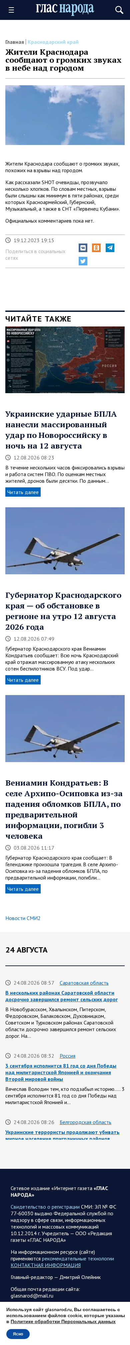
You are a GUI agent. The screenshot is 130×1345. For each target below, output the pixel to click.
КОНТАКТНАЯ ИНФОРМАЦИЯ (46, 1265)
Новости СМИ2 (23, 918)
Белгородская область (85, 1122)
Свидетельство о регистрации (45, 1206)
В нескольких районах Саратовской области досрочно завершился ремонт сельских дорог (61, 996)
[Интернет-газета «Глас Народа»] (65, 10)
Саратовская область (84, 982)
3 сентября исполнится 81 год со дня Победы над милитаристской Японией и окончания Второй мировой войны (60, 1072)
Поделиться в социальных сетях (35, 254)
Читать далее (23, 492)
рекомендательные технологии (78, 1258)
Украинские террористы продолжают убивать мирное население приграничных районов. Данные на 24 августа (62, 1139)
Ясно (18, 1334)
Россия (67, 1055)
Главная (14, 41)
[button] (83, 248)
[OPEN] (14, 10)
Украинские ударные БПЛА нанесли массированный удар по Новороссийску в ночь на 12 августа (61, 429)
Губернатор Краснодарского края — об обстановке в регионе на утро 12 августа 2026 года (63, 611)
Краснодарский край (53, 41)
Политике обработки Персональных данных (63, 1321)
